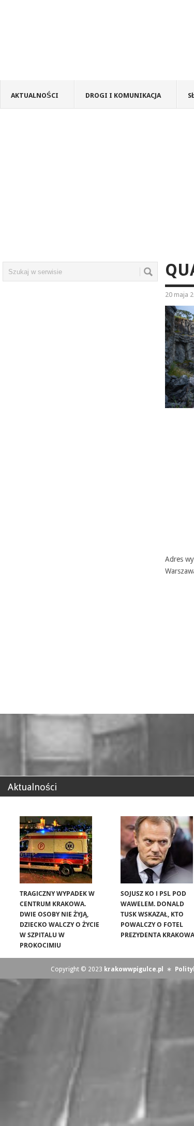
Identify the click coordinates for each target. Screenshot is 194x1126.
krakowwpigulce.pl (133, 969)
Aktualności (34, 95)
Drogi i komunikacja (123, 95)
